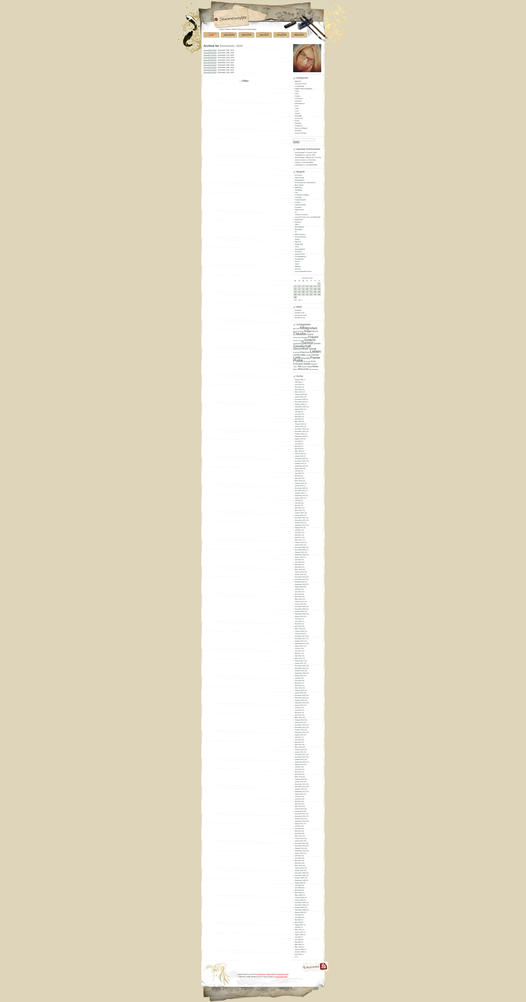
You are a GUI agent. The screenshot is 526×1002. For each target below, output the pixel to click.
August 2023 (299, 468)
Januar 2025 (299, 426)
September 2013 (300, 762)
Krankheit (296, 352)
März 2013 (298, 777)
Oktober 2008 (299, 907)
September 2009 (300, 880)
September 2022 (300, 495)
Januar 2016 (299, 693)
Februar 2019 (299, 601)
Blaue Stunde (299, 185)
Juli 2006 (298, 937)
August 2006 (299, 934)
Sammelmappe (300, 152)
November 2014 (300, 727)
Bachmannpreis (298, 331)
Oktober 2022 (299, 493)
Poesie (297, 121)
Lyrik (297, 357)
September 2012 (300, 791)
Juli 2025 (298, 411)
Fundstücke (299, 98)
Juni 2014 (298, 740)
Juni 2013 (298, 769)
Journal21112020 (209, 63)
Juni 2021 (298, 532)
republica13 (298, 125)
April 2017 (298, 656)
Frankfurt (304, 337)
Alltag (304, 328)
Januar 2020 (299, 574)
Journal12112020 (210, 72)
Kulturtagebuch (300, 103)
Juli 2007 (298, 927)
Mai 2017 (298, 653)
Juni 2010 (298, 858)
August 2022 (299, 498)
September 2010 (300, 851)
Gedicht (309, 340)
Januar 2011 (299, 841)
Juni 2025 (298, 414)
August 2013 (299, 764)
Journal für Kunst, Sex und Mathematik (308, 217)
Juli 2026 (298, 382)
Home (211, 35)
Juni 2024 (298, 444)
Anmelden (298, 310)
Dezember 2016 (300, 666)
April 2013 (298, 774)
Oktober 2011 (299, 818)
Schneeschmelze (300, 237)
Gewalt (312, 348)
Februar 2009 (299, 897)
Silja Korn (298, 242)
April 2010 (298, 863)
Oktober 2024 (299, 434)
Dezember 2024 (300, 429)
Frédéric (297, 202)
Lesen (297, 111)
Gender (317, 343)
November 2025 (300, 402)
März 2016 (298, 688)
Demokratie (297, 337)
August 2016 (299, 675)
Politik (298, 360)
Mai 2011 (298, 831)
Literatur (297, 113)
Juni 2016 (298, 680)
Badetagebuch (299, 180)
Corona (309, 334)
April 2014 (298, 744)
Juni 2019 (298, 592)
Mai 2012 (298, 801)
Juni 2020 (298, 562)
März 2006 (298, 947)
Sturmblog (298, 251)
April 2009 (298, 892)
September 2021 (300, 525)
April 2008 (298, 922)
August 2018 (299, 616)
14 (315, 289)
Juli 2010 (298, 855)
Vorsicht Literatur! (300, 133)
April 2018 (298, 626)
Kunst (297, 106)
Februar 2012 (299, 809)
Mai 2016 (298, 683)
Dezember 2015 (300, 695)
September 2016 (300, 673)
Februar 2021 (299, 542)
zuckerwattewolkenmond (303, 271)
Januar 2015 (299, 722)
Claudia (299, 334)
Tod (299, 366)
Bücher (315, 331)
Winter (295, 369)
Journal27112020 (210, 55)
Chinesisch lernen (301, 84)
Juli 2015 (298, 707)
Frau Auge (298, 197)
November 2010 (300, 846)
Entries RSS (270, 974)
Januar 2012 (299, 811)
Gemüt (307, 343)
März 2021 (298, 540)
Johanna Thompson (301, 214)
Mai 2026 (298, 387)
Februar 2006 (299, 949)
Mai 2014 (298, 742)
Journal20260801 (307, 162)
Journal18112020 (210, 65)
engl (296, 192)
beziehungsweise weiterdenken (305, 182)
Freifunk (297, 96)
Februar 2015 (299, 720)
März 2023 (298, 481)
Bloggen (308, 331)
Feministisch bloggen (302, 195)
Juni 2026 (298, 384)
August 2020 (299, 557)
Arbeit (313, 328)
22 (319, 292)
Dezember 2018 (300, 606)
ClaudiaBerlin (299, 155)
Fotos (297, 93)
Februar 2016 (299, 690)
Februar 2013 (299, 779)
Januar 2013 (299, 781)
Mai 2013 (298, 772)
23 (295, 294)
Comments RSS (283, 974)
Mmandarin (298, 229)
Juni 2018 (298, 621)
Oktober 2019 (299, 582)
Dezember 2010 (300, 843)
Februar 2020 (299, 572)
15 (319, 289)
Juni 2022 (298, 503)
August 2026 (299, 379)
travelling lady (299, 259)
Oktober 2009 (299, 878)
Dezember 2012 (300, 784)
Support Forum (300, 254)
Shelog (297, 239)
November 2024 (300, 431)
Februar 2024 (299, 453)
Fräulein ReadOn (300, 200)
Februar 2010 (299, 868)
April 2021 (298, 537)
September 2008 (300, 910)
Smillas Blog (299, 244)
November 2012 (300, 786)
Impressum (264, 35)
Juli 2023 (298, 471)
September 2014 (300, 732)
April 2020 (298, 567)
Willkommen (299, 35)
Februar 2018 (299, 631)
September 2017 (300, 643)
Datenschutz (246, 35)
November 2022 (300, 490)
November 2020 (300, 550)
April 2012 (298, 804)
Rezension (307, 361)
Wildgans (298, 266)
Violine (297, 264)
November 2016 (300, 668)
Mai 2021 (298, 535)
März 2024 (298, 451)
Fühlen (297, 91)
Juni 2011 (298, 828)
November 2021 (300, 520)
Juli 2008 (298, 915)
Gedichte (297, 343)
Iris (296, 212)
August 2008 (299, 912)
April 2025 (298, 419)
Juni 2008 (298, 917)
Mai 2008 (298, 920)
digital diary (298, 187)
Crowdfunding (299, 86)
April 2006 (298, 944)
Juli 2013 (298, 767)
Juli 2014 (298, 737)
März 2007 (298, 929)
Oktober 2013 (299, 759)
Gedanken (298, 101)
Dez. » (300, 300)
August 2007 (299, 925)
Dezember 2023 (300, 458)
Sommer (314, 364)
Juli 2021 (298, 530)
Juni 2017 (298, 651)
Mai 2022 (298, 505)
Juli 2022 (298, 500)
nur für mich (299, 118)
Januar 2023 (299, 485)
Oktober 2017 (299, 641)
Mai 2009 (298, 890)
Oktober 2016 (299, 670)
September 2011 (300, 821)
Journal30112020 (210, 50)
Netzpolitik (298, 116)
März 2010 (298, 865)
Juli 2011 (298, 826)
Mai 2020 (298, 564)
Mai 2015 (298, 712)
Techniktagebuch (300, 256)
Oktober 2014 (299, 730)
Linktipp (308, 355)
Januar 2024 (299, 456)
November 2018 (300, 609)
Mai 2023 (298, 476)
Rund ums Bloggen (301, 128)
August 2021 (299, 527)
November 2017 (300, 638)
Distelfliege (298, 190)
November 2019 (300, 579)
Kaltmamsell (299, 219)
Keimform (298, 222)
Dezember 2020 (300, 547)
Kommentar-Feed (300, 315)
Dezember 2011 (300, 814)
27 (311, 294)
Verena (297, 261)
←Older (244, 80)
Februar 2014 (299, 749)
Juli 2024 (298, 441)
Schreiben (298, 130)
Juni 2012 (298, 799)
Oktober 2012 (299, 789)
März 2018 (298, 629)
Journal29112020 (210, 53)
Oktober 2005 (299, 952)
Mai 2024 (298, 446)
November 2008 (300, 905)
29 (319, 294)
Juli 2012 (298, 796)
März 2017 (298, 658)
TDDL (295, 367)
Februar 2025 (299, 424)
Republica (298, 123)
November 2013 (300, 757)
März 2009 (298, 895)
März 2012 (298, 806)
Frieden (295, 340)
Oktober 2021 (299, 522)
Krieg (302, 352)
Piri (296, 232)
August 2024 (299, 439)
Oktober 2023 (299, 463)
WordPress (261, 974)
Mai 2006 (298, 942)
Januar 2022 (299, 515)
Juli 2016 (298, 678)
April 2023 (298, 478)
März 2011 (298, 836)
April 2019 (298, 596)
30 (295, 297)
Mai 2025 (298, 416)
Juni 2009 (298, 888)
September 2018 (300, 614)
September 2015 (300, 703)
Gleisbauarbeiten (300, 205)
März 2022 (298, 510)
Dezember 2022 (300, 488)
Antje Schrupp (299, 177)
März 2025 (298, 421)
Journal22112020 (210, 60)
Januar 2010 (299, 870)
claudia (297, 162)
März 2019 (298, 599)
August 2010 (299, 853)
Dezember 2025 (300, 399)
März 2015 (298, 717)
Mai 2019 (298, 594)
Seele (307, 363)
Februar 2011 (299, 838)
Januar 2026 (299, 397)
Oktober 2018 (299, 611)
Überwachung (229, 35)
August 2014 (299, 735)
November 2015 (300, 698)
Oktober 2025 (299, 404)
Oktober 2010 (299, 848)
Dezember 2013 (300, 754)
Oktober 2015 (299, 700)
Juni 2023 (298, 473)
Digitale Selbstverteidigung (303, 88)
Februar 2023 (299, 483)
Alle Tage (296, 328)
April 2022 (298, 508)
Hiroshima (312, 160)
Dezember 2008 (300, 902)
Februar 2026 (299, 394)
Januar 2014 (299, 752)
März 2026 (298, 392)
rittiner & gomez (300, 234)
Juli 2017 (298, 648)
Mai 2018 (298, 624)
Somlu (297, 246)
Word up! (298, 269)
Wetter (315, 366)
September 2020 (300, 555)
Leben (297, 108)
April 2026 (298, 389)
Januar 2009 (299, 900)
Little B (297, 224)
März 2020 (298, 569)
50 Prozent (298, 175)
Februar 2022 (299, 513)
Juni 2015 (298, 710)
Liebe (302, 355)
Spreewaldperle (300, 249)
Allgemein (298, 81)
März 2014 (298, 747)
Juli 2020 (298, 559)
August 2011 (299, 823)
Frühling (301, 340)
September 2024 (300, 436)
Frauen (313, 337)
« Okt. (295, 300)
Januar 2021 (299, 545)
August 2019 (299, 587)
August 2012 (299, 794)
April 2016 (298, 685)
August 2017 (299, 646)
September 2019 (300, 584)
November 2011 (300, 816)
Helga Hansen (299, 209)
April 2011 (298, 833)
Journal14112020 (210, 70)
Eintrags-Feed (299, 313)
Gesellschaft (302, 346)
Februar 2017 (299, 661)
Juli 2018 (298, 619)
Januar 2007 (299, 932)
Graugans (298, 207)
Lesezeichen (282, 35)
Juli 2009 (298, 885)
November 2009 (300, 875)
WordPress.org (300, 317)
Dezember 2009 (300, 873)
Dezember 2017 (300, 636)
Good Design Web (281, 976)
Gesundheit (300, 348)
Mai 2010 (298, 860)
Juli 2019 (298, 589)
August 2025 (299, 409)
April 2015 (298, 715)
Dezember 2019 (300, 577)
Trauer (303, 367)
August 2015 (299, 705)
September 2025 (300, 407)
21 (315, 292)
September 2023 (300, 466)
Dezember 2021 (300, 518)
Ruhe (313, 361)
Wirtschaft (303, 369)
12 (307, 289)
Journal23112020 (210, 58)
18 (303, 292)
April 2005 (298, 954)
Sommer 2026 (311, 152)
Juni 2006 (298, 939)
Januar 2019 (299, 604)
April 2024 (298, 448)
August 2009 (299, 883)
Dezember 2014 (300, 725)
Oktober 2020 (299, 552)
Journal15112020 (210, 68)
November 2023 (300, 461)
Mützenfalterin (299, 227)
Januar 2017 (299, 663)
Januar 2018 (299, 633)
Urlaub (309, 367)
